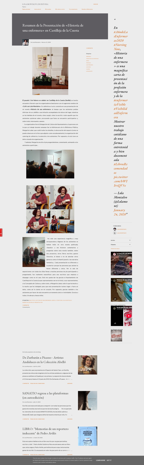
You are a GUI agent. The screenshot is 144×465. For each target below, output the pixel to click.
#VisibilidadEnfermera (121, 112)
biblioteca (88, 56)
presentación (89, 71)
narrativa (88, 67)
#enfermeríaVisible (121, 102)
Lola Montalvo (89, 64)
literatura (88, 62)
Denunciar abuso (115, 248)
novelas (88, 69)
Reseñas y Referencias (87, 9)
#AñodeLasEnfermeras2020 (121, 36)
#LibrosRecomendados (121, 168)
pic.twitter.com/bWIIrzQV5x (121, 181)
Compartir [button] (89, 48)
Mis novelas (48, 9)
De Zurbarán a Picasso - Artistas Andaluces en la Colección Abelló (44, 359)
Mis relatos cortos (60, 9)
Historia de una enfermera (92, 58)
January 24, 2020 (120, 212)
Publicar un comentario (37, 383)
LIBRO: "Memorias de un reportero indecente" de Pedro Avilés (45, 431)
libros (87, 60)
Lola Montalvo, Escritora (35, 4)
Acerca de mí (37, 9)
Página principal (26, 9)
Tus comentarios (73, 9)
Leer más (69, 383)
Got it (109, 460)
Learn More (100, 460)
